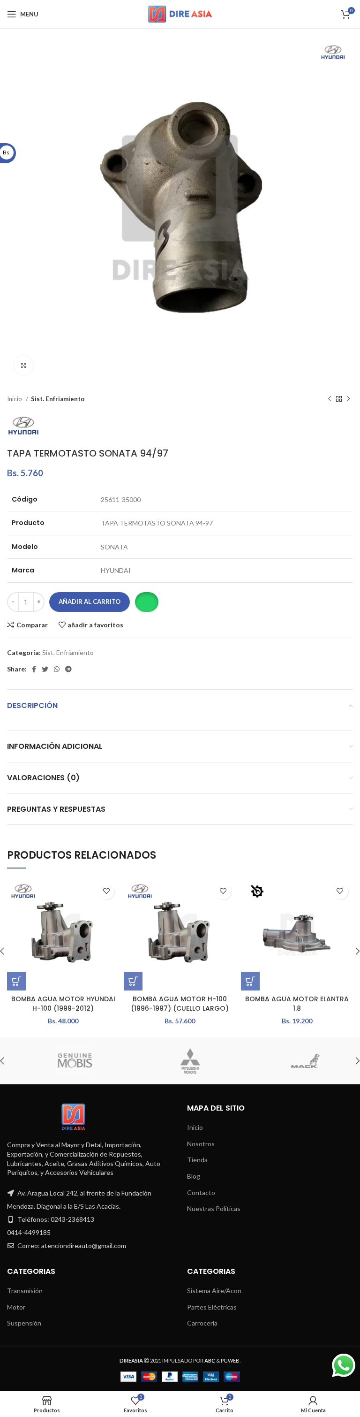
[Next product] (348, 399)
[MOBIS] (64, 1060)
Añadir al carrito (89, 601)
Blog (193, 1176)
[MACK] (294, 1060)
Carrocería (202, 1323)
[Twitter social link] (45, 669)
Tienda (197, 1160)
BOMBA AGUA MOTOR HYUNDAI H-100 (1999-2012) (63, 1003)
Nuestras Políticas (213, 1208)
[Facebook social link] (34, 669)
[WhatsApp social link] (56, 669)
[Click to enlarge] (23, 365)
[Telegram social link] (68, 669)
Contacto (201, 1192)
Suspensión (24, 1323)
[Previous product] (329, 399)
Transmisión (25, 1291)
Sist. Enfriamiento (57, 399)
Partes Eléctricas (212, 1307)
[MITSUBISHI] (179, 1060)
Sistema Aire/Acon (214, 1291)
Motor (16, 1307)
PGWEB (230, 1360)
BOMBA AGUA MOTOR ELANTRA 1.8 (297, 1003)
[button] (146, 602)
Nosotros (201, 1144)
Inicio (15, 399)
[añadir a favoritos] (106, 891)
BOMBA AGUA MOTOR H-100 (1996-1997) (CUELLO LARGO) (180, 1003)
